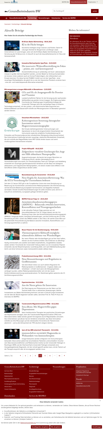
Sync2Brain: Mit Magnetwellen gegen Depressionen (39, 308)
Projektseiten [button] (92, 2)
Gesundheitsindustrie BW (78, 2)
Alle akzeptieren (56, 427)
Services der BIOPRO (69, 18)
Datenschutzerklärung (28, 423)
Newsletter (74, 39)
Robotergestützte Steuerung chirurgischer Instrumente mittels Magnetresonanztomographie (41, 123)
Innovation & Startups (82, 375)
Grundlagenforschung (35, 389)
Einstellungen (97, 427)
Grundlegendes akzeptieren (40, 427)
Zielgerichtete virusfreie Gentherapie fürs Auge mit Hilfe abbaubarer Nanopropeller (43, 153)
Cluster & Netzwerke (10, 389)
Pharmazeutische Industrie (11, 378)
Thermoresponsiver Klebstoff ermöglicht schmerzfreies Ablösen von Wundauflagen (41, 234)
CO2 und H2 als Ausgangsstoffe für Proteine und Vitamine (42, 93)
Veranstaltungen (44, 18)
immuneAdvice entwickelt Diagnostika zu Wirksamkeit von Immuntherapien (41, 334)
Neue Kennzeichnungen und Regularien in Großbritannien (41, 260)
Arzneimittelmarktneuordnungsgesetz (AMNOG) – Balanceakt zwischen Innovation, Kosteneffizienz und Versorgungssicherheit (43, 205)
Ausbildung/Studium (10, 381)
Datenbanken (56, 18)
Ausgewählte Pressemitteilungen (38, 373)
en (97, 18)
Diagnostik (32, 386)
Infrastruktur (8, 386)
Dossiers (31, 376)
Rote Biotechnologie (34, 378)
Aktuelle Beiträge (34, 371)
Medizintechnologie (34, 381)
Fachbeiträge (32, 18)
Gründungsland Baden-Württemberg (14, 384)
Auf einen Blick (8, 371)
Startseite (7, 24)
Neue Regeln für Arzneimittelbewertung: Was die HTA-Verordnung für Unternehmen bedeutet (34, 179)
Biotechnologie (8, 373)
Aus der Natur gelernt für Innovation (39, 285)
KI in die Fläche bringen (33, 45)
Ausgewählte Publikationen (36, 392)
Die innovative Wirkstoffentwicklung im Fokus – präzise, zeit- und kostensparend (44, 67)
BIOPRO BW (65, 2)
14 (59, 356)
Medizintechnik (8, 376)
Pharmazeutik (33, 384)
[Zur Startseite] (23, 11)
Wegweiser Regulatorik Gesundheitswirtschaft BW (83, 371)
